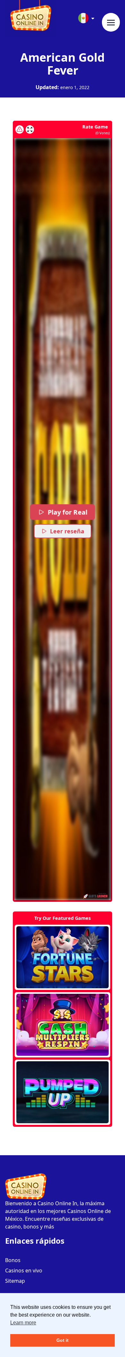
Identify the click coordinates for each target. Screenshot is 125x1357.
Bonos (13, 1260)
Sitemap (15, 1280)
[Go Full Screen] (30, 129)
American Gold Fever (62, 63)
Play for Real (67, 512)
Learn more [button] (23, 1322)
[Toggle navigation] (111, 22)
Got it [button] (62, 1340)
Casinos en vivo (23, 1270)
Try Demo (63, 957)
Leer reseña (67, 531)
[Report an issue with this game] (19, 129)
